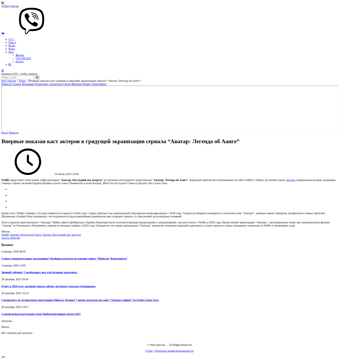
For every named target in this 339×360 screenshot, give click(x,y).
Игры (11, 45)
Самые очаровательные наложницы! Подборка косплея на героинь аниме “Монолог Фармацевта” (64, 258)
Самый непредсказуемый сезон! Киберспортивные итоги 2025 (41, 314)
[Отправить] (37, 77)
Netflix (5, 234)
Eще (11, 51)
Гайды (67, 83)
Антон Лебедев (10, 237)
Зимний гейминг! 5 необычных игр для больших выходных (39, 272)
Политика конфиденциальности (174, 350)
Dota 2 (12, 42)
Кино (11, 48)
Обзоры (86, 83)
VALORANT (23, 58)
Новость (14, 132)
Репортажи (41, 83)
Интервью (28, 83)
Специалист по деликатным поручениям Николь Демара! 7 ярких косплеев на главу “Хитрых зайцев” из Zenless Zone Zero (80, 300)
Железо (20, 55)
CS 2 (11, 39)
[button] (2, 33)
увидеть (290, 180)
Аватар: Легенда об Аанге (25, 234)
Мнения (76, 83)
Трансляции (99, 83)
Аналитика (55, 83)
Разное (20, 61)
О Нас (149, 350)
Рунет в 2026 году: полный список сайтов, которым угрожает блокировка (48, 286)
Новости (6, 83)
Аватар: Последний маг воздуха (61, 234)
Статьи (17, 83)
